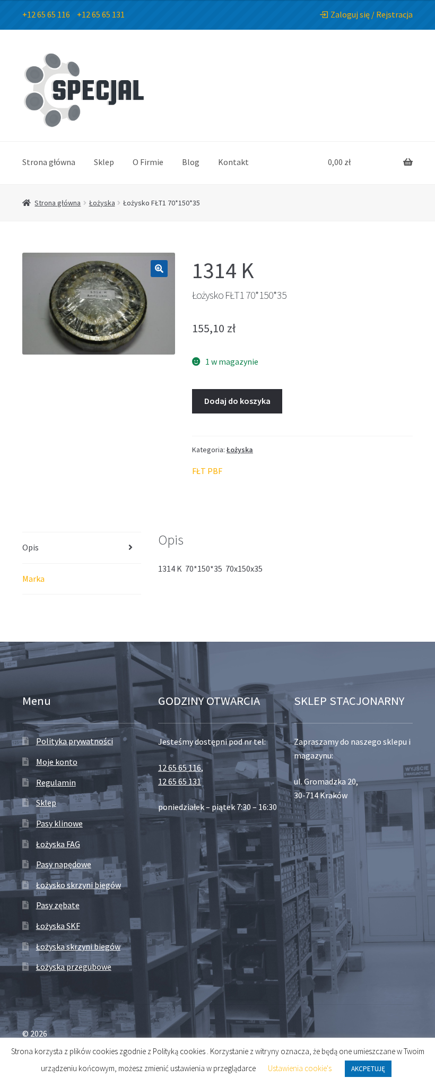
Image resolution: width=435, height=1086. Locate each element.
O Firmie (148, 162)
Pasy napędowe (63, 864)
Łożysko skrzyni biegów (78, 885)
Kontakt (233, 162)
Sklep (104, 162)
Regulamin (56, 782)
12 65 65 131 (179, 781)
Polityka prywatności (74, 741)
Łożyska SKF (58, 925)
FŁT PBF (207, 471)
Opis (30, 547)
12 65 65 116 (179, 767)
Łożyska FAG (58, 844)
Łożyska (102, 203)
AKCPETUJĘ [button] (368, 1068)
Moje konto (56, 761)
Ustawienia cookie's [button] (300, 1068)
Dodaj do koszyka (237, 400)
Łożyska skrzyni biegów (78, 946)
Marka (33, 578)
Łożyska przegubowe (73, 966)
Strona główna (48, 162)
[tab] (81, 548)
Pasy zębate (58, 905)
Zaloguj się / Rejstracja (371, 14)
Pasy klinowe (59, 823)
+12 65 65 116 (46, 14)
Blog (190, 162)
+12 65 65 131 (101, 14)
